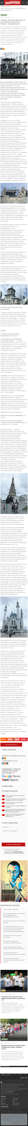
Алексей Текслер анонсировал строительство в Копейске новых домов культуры (13, 960)
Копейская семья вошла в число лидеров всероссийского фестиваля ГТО (13, 998)
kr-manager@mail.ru (9, 1091)
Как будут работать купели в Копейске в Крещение (15, 806)
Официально (15, 1104)
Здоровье (3, 1103)
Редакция (3, 1074)
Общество (3, 1098)
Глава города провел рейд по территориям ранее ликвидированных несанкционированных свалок (14, 915)
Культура (3, 1100)
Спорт (2, 1101)
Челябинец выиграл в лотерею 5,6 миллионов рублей (14, 803)
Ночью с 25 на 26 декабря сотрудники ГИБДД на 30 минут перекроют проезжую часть (14, 815)
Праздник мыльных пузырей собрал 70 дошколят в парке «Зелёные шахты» (13, 1047)
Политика (15, 1100)
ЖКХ (13, 1101)
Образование (15, 1103)
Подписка (20, 1074)
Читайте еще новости (11, 744)
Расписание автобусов (6, 1075)
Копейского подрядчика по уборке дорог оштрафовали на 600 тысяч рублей (15, 799)
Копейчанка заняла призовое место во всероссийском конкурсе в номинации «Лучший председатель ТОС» (15, 810)
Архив (25, 1074)
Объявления (4, 1106)
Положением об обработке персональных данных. (14, 852)
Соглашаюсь (14, 1122)
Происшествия (4, 1104)
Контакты (9, 1074)
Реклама (14, 1074)
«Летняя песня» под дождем (10, 909)
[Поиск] (23, 2)
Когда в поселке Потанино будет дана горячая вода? (14, 796)
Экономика (15, 1098)
